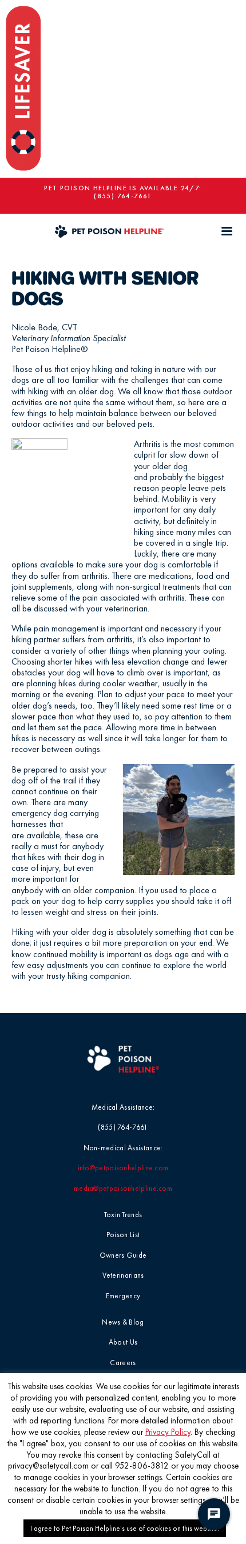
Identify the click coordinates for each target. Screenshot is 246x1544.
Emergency (123, 1296)
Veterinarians (123, 1275)
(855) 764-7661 (123, 196)
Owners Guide (123, 1255)
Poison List (123, 1234)
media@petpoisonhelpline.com (123, 1188)
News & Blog (123, 1322)
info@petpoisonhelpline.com (123, 1168)
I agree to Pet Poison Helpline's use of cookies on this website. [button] (124, 1528)
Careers (123, 1362)
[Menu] (226, 231)
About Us (123, 1342)
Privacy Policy (168, 1432)
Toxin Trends (123, 1214)
